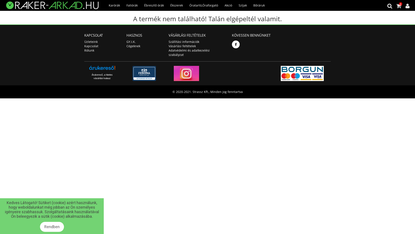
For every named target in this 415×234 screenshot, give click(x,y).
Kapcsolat (91, 46)
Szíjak (243, 5)
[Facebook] (236, 44)
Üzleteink (91, 42)
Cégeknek (133, 46)
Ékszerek (176, 5)
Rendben (52, 226)
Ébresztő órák (154, 5)
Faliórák (132, 5)
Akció (228, 5)
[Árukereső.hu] (102, 69)
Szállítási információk (184, 42)
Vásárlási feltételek (182, 46)
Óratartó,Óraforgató (203, 5)
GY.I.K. (131, 42)
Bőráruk (259, 5)
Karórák (114, 5)
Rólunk (89, 50)
